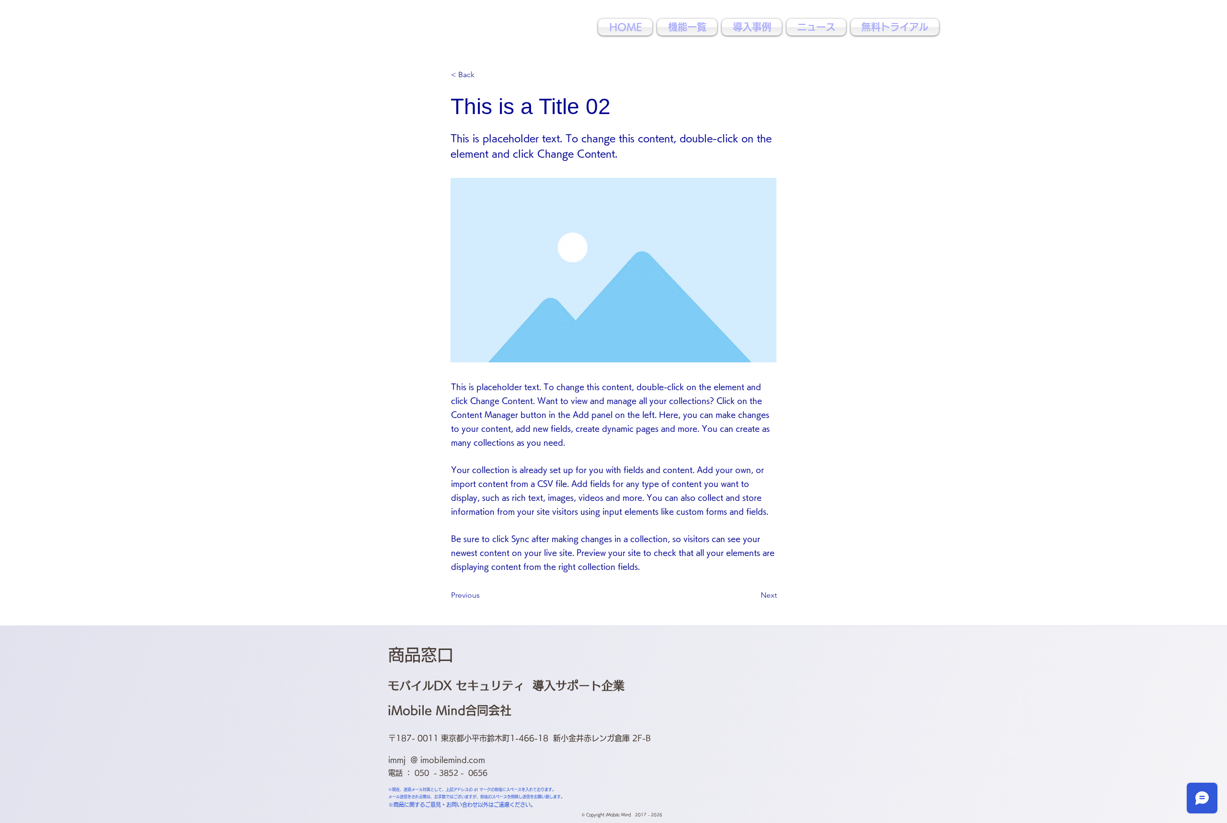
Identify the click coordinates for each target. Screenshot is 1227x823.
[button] (482, 74)
